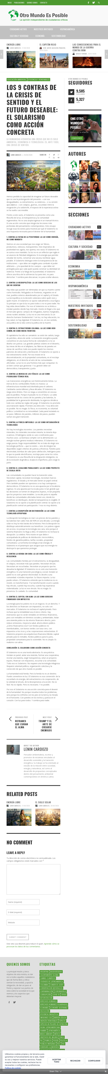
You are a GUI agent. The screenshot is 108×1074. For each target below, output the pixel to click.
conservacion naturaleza (51, 988)
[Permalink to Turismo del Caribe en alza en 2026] (89, 274)
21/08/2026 (88, 57)
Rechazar (75, 1061)
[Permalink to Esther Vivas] (95, 176)
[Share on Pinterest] (49, 157)
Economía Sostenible (59, 1007)
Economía (44, 1007)
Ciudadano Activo (79, 227)
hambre (43, 1030)
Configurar (94, 1061)
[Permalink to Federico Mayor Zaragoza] (95, 165)
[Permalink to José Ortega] (95, 197)
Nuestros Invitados (80, 306)
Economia (74, 266)
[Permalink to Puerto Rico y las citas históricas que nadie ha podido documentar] (97, 294)
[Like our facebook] (71, 100)
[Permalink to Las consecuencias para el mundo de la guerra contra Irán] (54, 62)
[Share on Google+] (58, 154)
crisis (63, 994)
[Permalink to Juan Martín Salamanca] (73, 197)
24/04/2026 (28, 154)
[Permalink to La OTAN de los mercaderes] (97, 235)
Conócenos (77, 138)
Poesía (56, 1040)
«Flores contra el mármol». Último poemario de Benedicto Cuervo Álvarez (87, 49)
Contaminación (46, 991)
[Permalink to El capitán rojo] (21, 60)
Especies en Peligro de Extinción (53, 1024)
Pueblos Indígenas (48, 1043)
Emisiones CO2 (46, 1017)
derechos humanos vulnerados (53, 1004)
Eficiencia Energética (49, 1014)
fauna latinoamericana (50, 1027)
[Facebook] (88, 2)
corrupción (45, 994)
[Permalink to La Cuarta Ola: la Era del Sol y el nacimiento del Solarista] (97, 333)
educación (44, 1010)
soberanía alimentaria (49, 1047)
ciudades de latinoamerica (51, 981)
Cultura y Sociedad (80, 247)
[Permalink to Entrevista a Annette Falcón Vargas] (76, 314)
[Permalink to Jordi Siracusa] (84, 165)
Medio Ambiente (46, 1033)
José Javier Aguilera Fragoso (21, 48)
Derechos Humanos (48, 1001)
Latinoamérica (54, 1030)
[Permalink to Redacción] (73, 165)
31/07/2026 (11, 50)
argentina (44, 971)
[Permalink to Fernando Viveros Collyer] (73, 187)
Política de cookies (13, 1068)
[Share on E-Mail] (58, 157)
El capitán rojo (15, 44)
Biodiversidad (56, 971)
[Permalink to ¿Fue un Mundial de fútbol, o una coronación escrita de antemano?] (89, 255)
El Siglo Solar (43, 802)
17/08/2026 (26, 806)
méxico (57, 1033)
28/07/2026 (59, 54)
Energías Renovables (49, 1020)
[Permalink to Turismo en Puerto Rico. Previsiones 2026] (97, 274)
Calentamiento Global (49, 974)
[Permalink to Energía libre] (19, 817)
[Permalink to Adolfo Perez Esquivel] (84, 197)
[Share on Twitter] (54, 154)
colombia (44, 984)
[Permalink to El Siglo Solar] (47, 817)
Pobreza (48, 1040)
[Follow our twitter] (71, 92)
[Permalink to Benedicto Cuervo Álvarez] (84, 176)
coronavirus (60, 991)
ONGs (62, 1037)
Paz (41, 1040)
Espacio (62, 1020)
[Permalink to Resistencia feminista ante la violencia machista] (76, 235)
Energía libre (14, 802)
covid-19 (56, 994)
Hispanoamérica (78, 286)
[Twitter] (93, 2)
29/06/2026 (55, 806)
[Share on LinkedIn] (54, 157)
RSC (58, 1043)
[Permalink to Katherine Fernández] (95, 187)
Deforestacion (46, 997)
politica (63, 1040)
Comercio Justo (57, 984)
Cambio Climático (47, 978)
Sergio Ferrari (48, 54)
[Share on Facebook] (49, 154)
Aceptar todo (56, 1060)
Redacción (79, 57)
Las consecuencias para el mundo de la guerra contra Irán (54, 47)
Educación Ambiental (16, 79)
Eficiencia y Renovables (39, 79)
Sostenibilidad (77, 325)
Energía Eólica (60, 1017)
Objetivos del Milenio (49, 1037)
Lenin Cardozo (15, 806)
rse (63, 1043)
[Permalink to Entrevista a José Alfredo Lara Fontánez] (97, 314)
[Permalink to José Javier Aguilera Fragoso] (84, 187)
